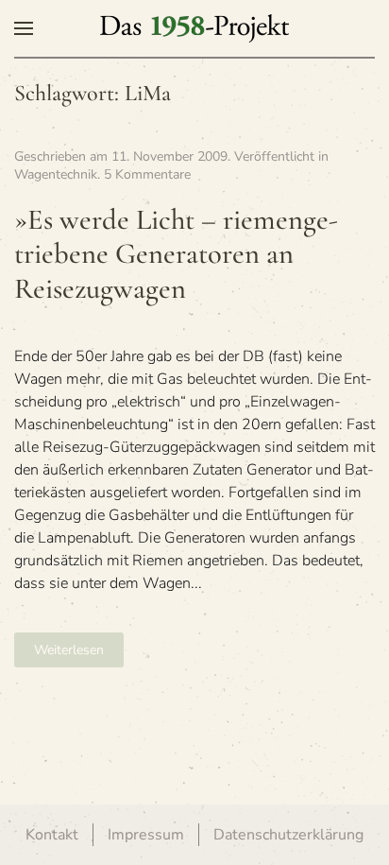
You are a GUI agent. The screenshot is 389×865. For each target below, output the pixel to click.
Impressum (146, 834)
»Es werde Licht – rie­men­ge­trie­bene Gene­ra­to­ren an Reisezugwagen (176, 254)
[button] (23, 28)
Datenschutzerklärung (288, 834)
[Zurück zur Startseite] (194, 28)
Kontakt (51, 834)
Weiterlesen (69, 650)
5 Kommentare (147, 174)
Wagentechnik (55, 174)
